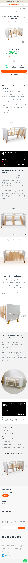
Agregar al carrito (14, 71)
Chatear (5, 495)
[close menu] (1, 4)
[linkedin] (8, 537)
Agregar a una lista (14, 74)
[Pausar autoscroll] (26, 235)
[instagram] (6, 537)
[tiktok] (15, 537)
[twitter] (18, 537)
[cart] (25, 4)
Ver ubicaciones (7, 503)
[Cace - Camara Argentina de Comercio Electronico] (8, 555)
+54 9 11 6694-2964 (8, 492)
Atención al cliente (6, 511)
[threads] (13, 537)
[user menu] (22, 4)
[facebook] (3, 537)
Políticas (4, 515)
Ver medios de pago (15, 56)
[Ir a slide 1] (13, 234)
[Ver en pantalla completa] (22, 42)
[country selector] (5, 4)
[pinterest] (10, 537)
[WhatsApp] (25, 561)
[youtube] (20, 537)
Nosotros (4, 507)
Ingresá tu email (5, 525)
